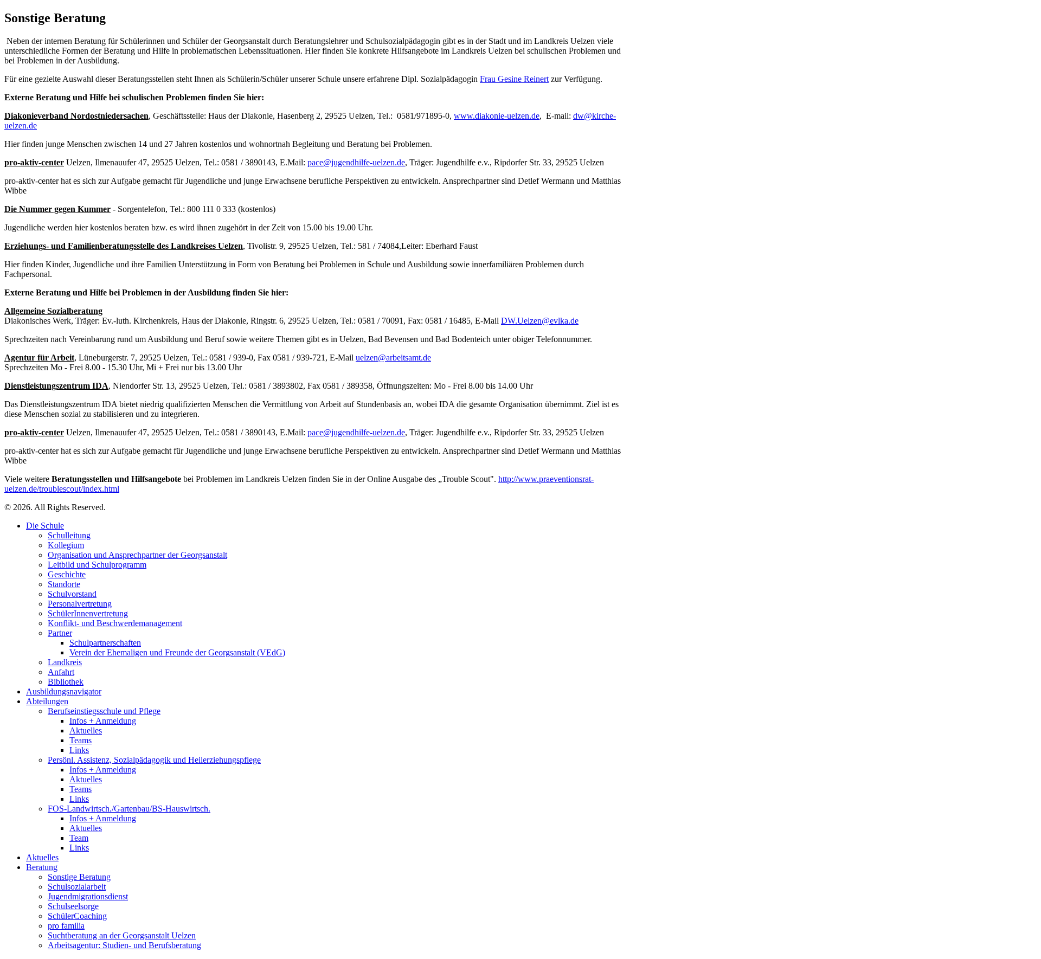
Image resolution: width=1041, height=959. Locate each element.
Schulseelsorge (73, 906)
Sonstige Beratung (79, 876)
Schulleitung (69, 535)
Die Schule (45, 525)
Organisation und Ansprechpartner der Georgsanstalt (137, 554)
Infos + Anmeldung (102, 720)
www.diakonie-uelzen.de (496, 115)
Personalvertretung (80, 603)
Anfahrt (61, 672)
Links (79, 750)
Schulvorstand (72, 593)
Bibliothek (65, 681)
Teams (80, 740)
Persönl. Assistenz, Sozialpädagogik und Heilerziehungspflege (154, 759)
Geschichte (67, 574)
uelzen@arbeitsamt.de (393, 357)
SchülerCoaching (77, 916)
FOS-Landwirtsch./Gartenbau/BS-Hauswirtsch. (129, 808)
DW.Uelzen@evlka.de (540, 320)
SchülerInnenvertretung (88, 613)
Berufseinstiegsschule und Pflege (104, 711)
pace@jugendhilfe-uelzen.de (356, 162)
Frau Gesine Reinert (514, 78)
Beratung (41, 867)
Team (78, 837)
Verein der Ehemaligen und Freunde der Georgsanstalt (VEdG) (177, 652)
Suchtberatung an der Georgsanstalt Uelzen (122, 935)
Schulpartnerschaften (105, 642)
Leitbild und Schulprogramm (97, 564)
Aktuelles (85, 730)
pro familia (66, 925)
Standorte (64, 584)
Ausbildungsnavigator (63, 691)
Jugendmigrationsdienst (88, 896)
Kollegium (66, 545)
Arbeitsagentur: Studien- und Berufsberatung (124, 945)
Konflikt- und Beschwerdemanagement (115, 623)
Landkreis (65, 662)
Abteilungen (47, 701)
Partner (60, 633)
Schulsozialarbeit (77, 886)
